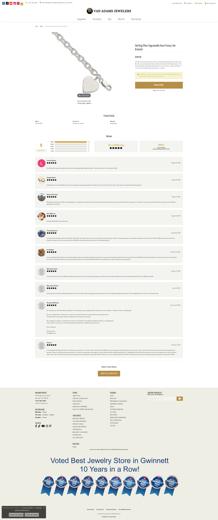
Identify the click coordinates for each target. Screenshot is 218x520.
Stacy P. (49, 343)
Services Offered (80, 407)
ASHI (112, 396)
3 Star (52, 146)
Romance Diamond (118, 417)
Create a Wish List (80, 398)
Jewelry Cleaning (80, 432)
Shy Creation (115, 420)
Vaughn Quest (51, 177)
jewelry (41, 26)
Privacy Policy (100, 509)
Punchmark (112, 517)
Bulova (113, 398)
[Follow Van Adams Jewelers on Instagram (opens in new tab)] (14, 3)
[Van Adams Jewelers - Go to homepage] (109, 11)
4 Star (52, 144)
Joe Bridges (50, 250)
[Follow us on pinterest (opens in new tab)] (18, 3)
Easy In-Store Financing (83, 409)
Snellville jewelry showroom (119, 449)
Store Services (136, 19)
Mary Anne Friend (52, 286)
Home (36, 26)
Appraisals (77, 429)
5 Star (52, 142)
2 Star (52, 148)
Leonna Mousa (51, 160)
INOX (112, 407)
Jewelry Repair (79, 418)
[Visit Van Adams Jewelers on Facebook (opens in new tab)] (3, 3)
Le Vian (113, 412)
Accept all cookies (31, 515)
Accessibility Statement (125, 509)
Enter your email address (155, 394)
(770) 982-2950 (84, 103)
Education (77, 401)
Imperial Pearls (116, 404)
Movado (113, 415)
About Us (121, 19)
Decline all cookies (16, 515)
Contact (76, 404)
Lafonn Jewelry (116, 409)
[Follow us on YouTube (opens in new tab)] (11, 3)
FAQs (75, 447)
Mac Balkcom (51, 214)
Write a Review (109, 373)
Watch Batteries (79, 427)
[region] (84, 64)
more (162, 68)
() (89, 142)
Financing (77, 435)
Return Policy (90, 509)
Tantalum (114, 423)
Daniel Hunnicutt (52, 194)
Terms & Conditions (111, 509)
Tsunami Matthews (53, 303)
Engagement (81, 19)
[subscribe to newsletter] (180, 399)
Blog (109, 19)
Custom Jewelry (79, 421)
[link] (31, 3)
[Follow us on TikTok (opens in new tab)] (7, 3)
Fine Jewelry (97, 19)
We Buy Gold (78, 424)
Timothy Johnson (52, 231)
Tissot (112, 426)
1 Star (52, 151)
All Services (78, 438)
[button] (198, 3)
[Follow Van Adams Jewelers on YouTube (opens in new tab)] (21, 4)
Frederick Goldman (118, 401)
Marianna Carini (52, 269)
